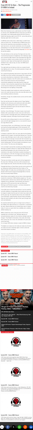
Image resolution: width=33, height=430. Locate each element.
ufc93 (23, 246)
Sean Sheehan (6, 10)
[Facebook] (8, 427)
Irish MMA (19, 246)
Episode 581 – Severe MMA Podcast (9, 257)
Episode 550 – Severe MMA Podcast (9, 318)
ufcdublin (28, 246)
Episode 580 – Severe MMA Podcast (9, 260)
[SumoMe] (31, 427)
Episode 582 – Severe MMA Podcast (9, 253)
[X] (13, 427)
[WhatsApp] (19, 427)
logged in (15, 265)
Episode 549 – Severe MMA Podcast (9, 321)
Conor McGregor (12, 246)
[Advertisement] (16, 278)
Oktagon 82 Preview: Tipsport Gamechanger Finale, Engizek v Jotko (16, 325)
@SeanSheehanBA (6, 11)
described (27, 49)
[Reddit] (25, 427)
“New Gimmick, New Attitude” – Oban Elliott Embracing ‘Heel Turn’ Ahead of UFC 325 (16, 315)
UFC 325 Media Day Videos (7, 311)
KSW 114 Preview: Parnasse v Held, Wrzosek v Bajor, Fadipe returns (15, 329)
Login (18, 264)
